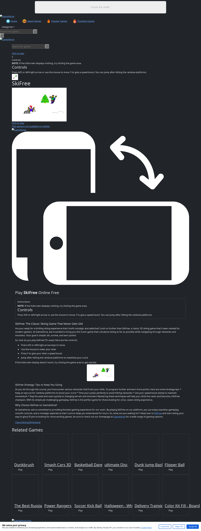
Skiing (25, 422)
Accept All (193, 526)
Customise (165, 526)
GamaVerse (119, 416)
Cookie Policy (146, 527)
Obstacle (35, 422)
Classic (18, 422)
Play (20, 469)
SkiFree (158, 413)
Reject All (179, 526)
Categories (7, 26)
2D (29, 422)
